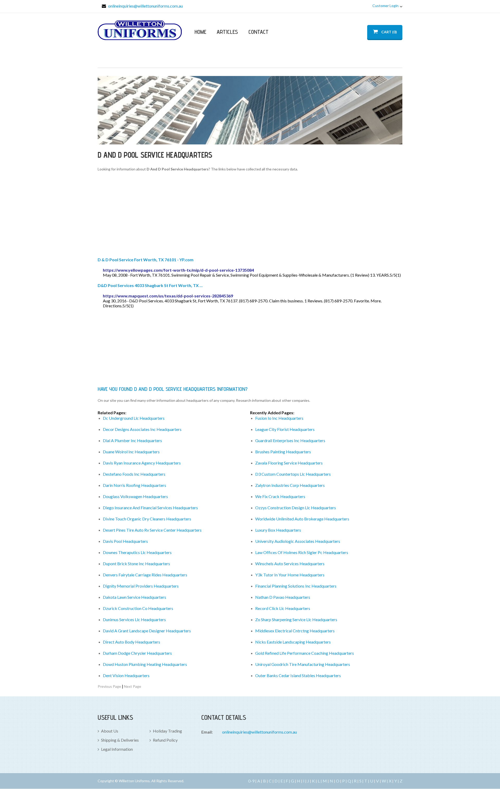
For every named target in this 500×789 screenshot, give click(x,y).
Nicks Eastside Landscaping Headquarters (293, 641)
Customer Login (385, 5)
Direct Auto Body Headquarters (131, 641)
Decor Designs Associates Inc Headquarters (142, 429)
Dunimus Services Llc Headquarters (134, 619)
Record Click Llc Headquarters (282, 608)
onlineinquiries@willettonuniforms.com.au (145, 5)
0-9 (251, 780)
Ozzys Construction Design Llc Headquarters (295, 507)
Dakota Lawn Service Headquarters (134, 597)
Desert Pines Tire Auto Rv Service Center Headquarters (152, 529)
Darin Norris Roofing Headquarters (134, 485)
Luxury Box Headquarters (278, 529)
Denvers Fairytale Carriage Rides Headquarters (145, 574)
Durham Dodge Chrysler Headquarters (137, 653)
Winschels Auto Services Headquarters (289, 563)
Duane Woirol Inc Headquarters (131, 451)
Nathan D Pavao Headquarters (282, 597)
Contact (258, 31)
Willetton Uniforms (140, 30)
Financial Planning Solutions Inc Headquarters (295, 585)
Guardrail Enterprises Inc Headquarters (290, 440)
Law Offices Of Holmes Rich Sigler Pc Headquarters (301, 552)
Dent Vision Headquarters (126, 675)
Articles (227, 31)
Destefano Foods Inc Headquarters (134, 474)
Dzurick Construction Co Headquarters (138, 608)
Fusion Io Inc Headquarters (279, 418)
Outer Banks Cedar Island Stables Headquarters (298, 675)
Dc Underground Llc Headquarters (134, 418)
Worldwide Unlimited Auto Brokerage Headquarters (302, 518)
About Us (109, 730)
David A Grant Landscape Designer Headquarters (147, 630)
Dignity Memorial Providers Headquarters (141, 585)
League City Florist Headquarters (285, 429)
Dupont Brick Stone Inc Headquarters (136, 563)
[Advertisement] (250, 215)
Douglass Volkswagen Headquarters (135, 496)
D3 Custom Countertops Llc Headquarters (293, 474)
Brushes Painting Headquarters (283, 451)
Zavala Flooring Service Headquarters (289, 462)
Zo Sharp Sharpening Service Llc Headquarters (296, 619)
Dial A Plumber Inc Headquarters (132, 440)
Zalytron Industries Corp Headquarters (290, 485)
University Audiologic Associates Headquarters (297, 541)
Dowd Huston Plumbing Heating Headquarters (145, 664)
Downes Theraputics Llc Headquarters (137, 552)
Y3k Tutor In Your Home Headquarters (289, 574)
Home (200, 31)
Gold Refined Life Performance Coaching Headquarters (304, 653)
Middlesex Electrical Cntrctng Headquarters (295, 630)
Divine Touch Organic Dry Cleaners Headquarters (147, 518)
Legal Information (117, 749)
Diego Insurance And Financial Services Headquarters (150, 507)
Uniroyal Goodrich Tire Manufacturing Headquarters (302, 664)
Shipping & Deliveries (120, 739)
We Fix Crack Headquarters (280, 496)
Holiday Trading (167, 730)
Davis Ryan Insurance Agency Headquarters (142, 462)
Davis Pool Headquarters (125, 541)
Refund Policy (165, 739)
